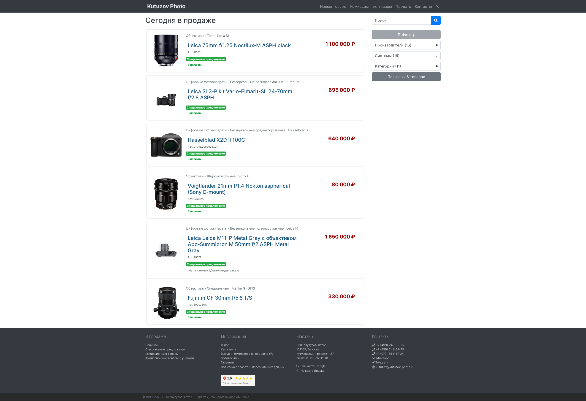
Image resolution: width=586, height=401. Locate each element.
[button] (423, 6)
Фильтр (408, 34)
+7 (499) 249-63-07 (389, 345)
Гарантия (227, 362)
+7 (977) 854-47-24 (389, 353)
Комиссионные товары (371, 6)
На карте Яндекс (311, 370)
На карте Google (312, 366)
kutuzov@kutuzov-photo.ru (394, 367)
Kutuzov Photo (166, 6)
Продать (403, 6)
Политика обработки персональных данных (252, 367)
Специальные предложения (165, 349)
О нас (225, 345)
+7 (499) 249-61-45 (389, 349)
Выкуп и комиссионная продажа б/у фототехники (247, 356)
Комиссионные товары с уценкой (169, 358)
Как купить (228, 349)
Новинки (151, 345)
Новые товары (333, 6)
